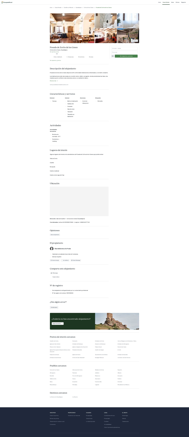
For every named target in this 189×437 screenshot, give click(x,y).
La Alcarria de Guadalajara (56, 397)
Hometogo (125, 415)
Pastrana (74, 373)
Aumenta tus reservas (74, 415)
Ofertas (150, 2)
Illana (51, 381)
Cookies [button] (106, 421)
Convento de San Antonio (124, 357)
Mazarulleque (53, 384)
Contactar (53, 424)
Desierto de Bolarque (100, 344)
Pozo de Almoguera (77, 375)
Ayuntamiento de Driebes (101, 354)
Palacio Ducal (98, 347)
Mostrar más (53, 80)
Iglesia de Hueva (76, 354)
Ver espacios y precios (126, 56)
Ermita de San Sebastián (78, 357)
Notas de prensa (54, 418)
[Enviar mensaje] (112, 56)
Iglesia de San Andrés (55, 344)
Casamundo (125, 421)
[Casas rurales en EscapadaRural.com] (6, 2)
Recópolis (74, 341)
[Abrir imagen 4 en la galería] (106, 35)
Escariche (74, 381)
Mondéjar (74, 384)
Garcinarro (97, 378)
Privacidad (107, 418)
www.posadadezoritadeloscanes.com (59, 84)
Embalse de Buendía (123, 354)
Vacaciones (89, 418)
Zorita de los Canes (54, 370)
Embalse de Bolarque (77, 344)
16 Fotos (135, 40)
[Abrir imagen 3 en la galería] (128, 20)
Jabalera (97, 373)
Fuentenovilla (98, 381)
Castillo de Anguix (99, 350)
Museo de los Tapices (55, 347)
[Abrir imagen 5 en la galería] (128, 35)
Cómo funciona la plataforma (112, 427)
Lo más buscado (90, 421)
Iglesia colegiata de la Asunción (80, 347)
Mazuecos (97, 375)
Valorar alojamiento (55, 234)
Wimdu (124, 418)
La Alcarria (75, 397)
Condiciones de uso (109, 415)
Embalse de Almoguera (123, 344)
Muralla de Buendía (77, 350)
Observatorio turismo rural (57, 421)
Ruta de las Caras (122, 347)
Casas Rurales (138, 2)
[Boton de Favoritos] (135, 17)
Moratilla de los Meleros (123, 384)
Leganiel (97, 384)
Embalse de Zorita (99, 341)
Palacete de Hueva (54, 354)
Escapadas (89, 415)
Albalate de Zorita (99, 370)
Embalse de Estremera (55, 357)
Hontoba (120, 381)
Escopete (120, 375)
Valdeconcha (53, 378)
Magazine (156, 2)
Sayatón (120, 370)
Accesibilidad (107, 424)
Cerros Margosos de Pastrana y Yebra (127, 341)
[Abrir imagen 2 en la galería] (106, 20)
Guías (145, 2)
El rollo (119, 350)
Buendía (52, 375)
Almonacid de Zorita (77, 370)
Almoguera (52, 373)
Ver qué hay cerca (55, 51)
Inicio (132, 2)
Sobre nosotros (54, 415)
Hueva (73, 378)
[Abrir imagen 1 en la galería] (72, 28)
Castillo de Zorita (54, 341)
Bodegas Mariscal (99, 357)
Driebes (119, 378)
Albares (119, 373)
